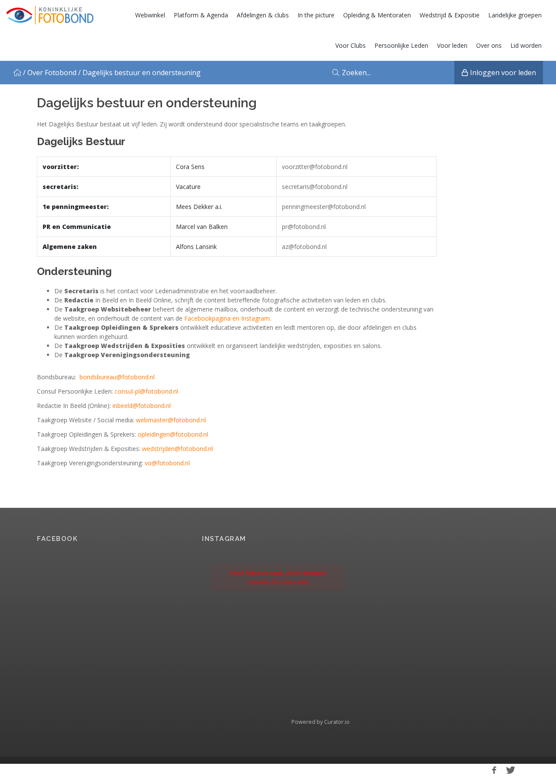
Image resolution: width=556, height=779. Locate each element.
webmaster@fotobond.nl (171, 420)
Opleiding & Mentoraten (377, 15)
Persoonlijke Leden (401, 45)
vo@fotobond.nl (167, 463)
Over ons (489, 45)
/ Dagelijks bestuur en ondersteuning (139, 72)
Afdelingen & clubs (263, 15)
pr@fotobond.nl (304, 226)
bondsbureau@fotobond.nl (117, 377)
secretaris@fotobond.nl (315, 186)
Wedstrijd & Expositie (450, 15)
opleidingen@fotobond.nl (173, 434)
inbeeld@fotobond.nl (142, 405)
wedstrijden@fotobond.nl (177, 448)
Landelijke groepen (515, 15)
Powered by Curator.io (320, 722)
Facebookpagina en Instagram (227, 318)
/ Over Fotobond (49, 72)
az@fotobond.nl (304, 246)
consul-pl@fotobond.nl (146, 391)
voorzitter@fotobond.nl (315, 166)
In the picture (316, 15)
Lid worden (526, 45)
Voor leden (452, 45)
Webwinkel (150, 15)
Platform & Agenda (201, 15)
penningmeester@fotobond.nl (324, 206)
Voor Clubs (350, 45)
